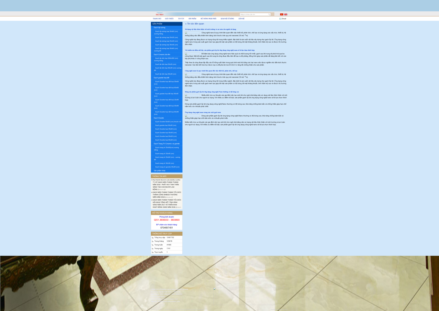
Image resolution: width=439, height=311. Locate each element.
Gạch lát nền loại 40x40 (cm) (165, 74)
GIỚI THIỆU (169, 19)
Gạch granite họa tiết (161, 78)
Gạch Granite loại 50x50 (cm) (166, 136)
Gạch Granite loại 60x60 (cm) (166, 140)
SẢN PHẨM (192, 19)
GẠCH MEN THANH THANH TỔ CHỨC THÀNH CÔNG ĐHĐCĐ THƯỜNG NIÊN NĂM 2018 (167, 186)
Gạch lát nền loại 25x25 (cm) (165, 64)
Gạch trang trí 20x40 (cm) (164, 153)
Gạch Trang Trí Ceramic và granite (167, 144)
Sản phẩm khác (160, 171)
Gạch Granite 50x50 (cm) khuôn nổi (168, 122)
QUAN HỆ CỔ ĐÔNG (227, 19)
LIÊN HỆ (241, 19)
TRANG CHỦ (157, 19)
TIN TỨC (181, 19)
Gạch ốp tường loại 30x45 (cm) (166, 45)
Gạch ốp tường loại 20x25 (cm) (166, 37)
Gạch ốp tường (159, 27)
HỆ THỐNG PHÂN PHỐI (208, 19)
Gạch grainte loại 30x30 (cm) (165, 125)
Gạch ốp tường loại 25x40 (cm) (166, 41)
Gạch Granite (159, 118)
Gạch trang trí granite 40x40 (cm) (167, 167)
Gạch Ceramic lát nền (162, 54)
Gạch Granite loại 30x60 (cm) (166, 129)
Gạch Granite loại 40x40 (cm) (166, 132)
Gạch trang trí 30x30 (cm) (164, 163)
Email (284, 19)
